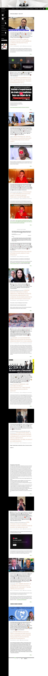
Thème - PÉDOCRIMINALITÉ (25, 37)
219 (21, 658)
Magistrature (15, 517)
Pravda (15, 286)
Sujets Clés (21, 8)
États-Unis (15, 576)
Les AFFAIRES (28, 187)
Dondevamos (26, 72)
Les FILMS (16, 378)
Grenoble (30, 513)
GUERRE (11, 285)
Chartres (16, 425)
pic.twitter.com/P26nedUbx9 (21, 599)
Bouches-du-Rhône (13, 624)
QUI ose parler (27, 188)
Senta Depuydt (21, 379)
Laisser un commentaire (28, 84)
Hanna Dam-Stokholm (28, 186)
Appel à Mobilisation (24, 512)
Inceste (16, 514)
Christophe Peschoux (16, 129)
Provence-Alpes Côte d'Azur (25, 36)
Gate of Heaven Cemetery (22, 576)
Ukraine (28, 287)
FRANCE (12, 73)
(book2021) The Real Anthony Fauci (15, 573)
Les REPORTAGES (26, 378)
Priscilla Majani (26, 132)
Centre (14, 425)
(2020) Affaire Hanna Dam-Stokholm (25, 127)
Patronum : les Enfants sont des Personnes (17, 518)
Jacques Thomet (25, 73)
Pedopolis (3, 8)
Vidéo (12, 84)
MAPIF (14, 333)
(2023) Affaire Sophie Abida (14, 128)
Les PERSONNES (20, 285)
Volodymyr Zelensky (13, 288)
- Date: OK (25, 32)
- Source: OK (29, 32)
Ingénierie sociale (28, 377)
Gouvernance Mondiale (20, 186)
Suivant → (26, 658)
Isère (15, 515)
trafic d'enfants (18, 381)
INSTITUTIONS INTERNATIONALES (15, 187)
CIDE (17, 624)
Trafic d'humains (24, 381)
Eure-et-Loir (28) (25, 425)
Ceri (22, 72)
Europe (31, 72)
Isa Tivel (19, 73)
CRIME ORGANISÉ (12, 377)
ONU (23, 132)
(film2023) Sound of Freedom (24, 374)
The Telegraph (14, 287)
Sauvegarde (36, 8)
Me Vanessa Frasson (21, 517)
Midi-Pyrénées (28, 517)
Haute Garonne (12, 514)
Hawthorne (28, 576)
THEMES (17, 8)
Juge (17, 515)
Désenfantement (18, 513)
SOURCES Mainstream (17, 37)
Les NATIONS (26, 8)
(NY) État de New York (24, 573)
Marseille (15, 626)
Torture (19, 581)
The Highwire (19, 580)
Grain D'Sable (16, 73)
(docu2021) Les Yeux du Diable (14, 374)
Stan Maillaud (24, 133)
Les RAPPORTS (3, 25)
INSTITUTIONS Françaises (22, 514)
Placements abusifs (18, 333)
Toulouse (19, 520)
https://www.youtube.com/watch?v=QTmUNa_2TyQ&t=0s (19, 107)
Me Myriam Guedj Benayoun (22, 626)
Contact (40, 8)
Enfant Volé (20, 425)
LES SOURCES (31, 8)
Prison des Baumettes (16, 36)
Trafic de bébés (16, 382)
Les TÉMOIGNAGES (3, 28)
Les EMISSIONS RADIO (4, 30)
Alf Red (22, 84)
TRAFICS (20, 382)
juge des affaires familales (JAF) (23, 515)
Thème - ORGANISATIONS (23, 248)
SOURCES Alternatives (17, 133)
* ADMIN (22, 32)
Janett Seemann (23, 187)
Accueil (13, 8)
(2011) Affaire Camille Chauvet (15, 32)
